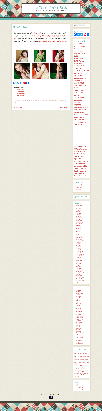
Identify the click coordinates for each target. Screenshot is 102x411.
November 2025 (80, 219)
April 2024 (78, 248)
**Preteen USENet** (81, 122)
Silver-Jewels (79, 322)
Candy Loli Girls (80, 90)
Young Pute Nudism (81, 115)
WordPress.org (79, 389)
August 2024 (79, 242)
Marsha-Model (81, 371)
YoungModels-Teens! (81, 146)
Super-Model (79, 326)
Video (77, 339)
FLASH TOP (78, 68)
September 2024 (80, 240)
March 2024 (79, 249)
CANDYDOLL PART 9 (19, 107)
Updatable (15, 100)
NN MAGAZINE (79, 112)
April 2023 (78, 266)
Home (14, 19)
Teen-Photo (62, 99)
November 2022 (80, 274)
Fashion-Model (40, 100)
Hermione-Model (77, 367)
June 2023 (78, 263)
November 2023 (80, 256)
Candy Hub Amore (80, 171)
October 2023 (79, 257)
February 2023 (79, 269)
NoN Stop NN (79, 66)
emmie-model (77, 359)
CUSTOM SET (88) (80, 184)
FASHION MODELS (81, 107)
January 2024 (79, 253)
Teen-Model (56, 99)
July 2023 (78, 262)
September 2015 (80, 280)
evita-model (86, 359)
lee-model (78, 370)
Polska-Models (79, 313)
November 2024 (80, 237)
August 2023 (79, 260)
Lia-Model (83, 370)
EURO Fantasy (79, 61)
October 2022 (79, 275)
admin (30, 29)
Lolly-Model (20, 91)
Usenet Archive (79, 337)
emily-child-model (84, 358)
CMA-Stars (78, 299)
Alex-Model (76, 351)
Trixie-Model (20, 89)
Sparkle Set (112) (79, 187)
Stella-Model (20, 95)
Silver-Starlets (79, 323)
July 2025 (78, 225)
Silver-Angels (79, 320)
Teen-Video (79, 331)
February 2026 (79, 214)
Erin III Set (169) (79, 189)
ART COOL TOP (80, 110)
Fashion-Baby (81, 361)
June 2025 (78, 227)
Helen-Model (79, 365)
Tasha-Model (84, 374)
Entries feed (79, 386)
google (77, 364)
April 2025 (78, 230)
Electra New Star (77, 356)
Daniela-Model (79, 354)
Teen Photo (61, 100)
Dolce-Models (79, 300)
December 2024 (80, 236)
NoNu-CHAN (78, 76)
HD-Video (78, 305)
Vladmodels (79, 340)
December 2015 (79, 278)
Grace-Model (81, 364)
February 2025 (79, 233)
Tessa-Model (76, 376)
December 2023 (80, 254)
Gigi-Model (79, 362)
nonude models (79, 310)
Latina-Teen (79, 307)
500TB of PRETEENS (81, 71)
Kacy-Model (78, 368)
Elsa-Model (78, 358)
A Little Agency (79, 290)
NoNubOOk (78, 44)
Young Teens (79, 342)
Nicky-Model (87, 371)
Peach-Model (47, 100)
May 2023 (78, 265)
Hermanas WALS (86, 365)
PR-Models (78, 314)
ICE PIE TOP (78, 73)
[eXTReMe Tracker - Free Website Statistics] (51, 398)
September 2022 (80, 277)
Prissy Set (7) (79, 186)
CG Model (78, 296)
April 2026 (78, 211)
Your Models (78, 51)
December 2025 (80, 217)
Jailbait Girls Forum (81, 151)
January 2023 (79, 271)
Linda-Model (76, 371)
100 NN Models (79, 97)
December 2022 (80, 272)
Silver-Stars (78, 325)
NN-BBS (77, 102)
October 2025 (79, 220)
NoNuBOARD (79, 117)
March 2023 (78, 268)
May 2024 (78, 246)
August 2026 (79, 205)
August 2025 (79, 223)
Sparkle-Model (21, 93)
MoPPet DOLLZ (79, 46)
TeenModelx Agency (81, 154)
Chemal (78, 297)
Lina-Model (87, 370)
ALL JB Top (78, 49)
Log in (77, 384)
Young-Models (21, 100)
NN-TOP (77, 95)
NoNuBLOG (78, 100)
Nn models (78, 308)
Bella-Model (86, 351)
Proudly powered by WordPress (46, 394)
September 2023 (80, 259)
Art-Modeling (27, 99)
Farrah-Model (76, 361)
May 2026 (78, 210)
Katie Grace (83, 368)
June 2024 (78, 245)
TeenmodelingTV (80, 333)
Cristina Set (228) (80, 190)
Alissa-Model (81, 351)
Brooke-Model (79, 293)
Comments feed (80, 387)
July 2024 (78, 243)
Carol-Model (81, 353)
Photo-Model (79, 311)
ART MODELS (51, 7)
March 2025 (78, 231)
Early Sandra (84, 354)
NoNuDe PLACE (80, 78)
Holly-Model (83, 367)
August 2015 (79, 282)
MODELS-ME (78, 93)
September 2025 (80, 222)
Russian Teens (49, 99)
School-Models (79, 374)
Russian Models (41, 99)
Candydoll (78, 294)
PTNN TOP (78, 63)
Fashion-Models (34, 99)
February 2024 (79, 251)
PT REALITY (78, 58)
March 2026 (79, 213)
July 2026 (78, 207)
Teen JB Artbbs (79, 164)
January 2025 (79, 234)
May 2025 (78, 228)
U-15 (77, 334)
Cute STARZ (78, 124)
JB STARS (77, 105)
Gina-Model (83, 362)
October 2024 (79, 239)
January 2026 (79, 216)
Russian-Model (54, 100)
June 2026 (78, 208)
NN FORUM (78, 80)
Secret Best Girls (80, 166)
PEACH (36, 33)
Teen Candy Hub (80, 173)
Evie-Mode (82, 359)
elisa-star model (83, 356)
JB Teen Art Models (81, 149)
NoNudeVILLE (79, 83)
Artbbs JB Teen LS (81, 161)
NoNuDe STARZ (79, 120)
